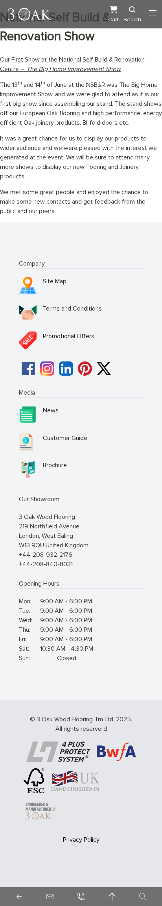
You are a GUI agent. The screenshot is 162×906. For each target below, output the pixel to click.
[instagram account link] (47, 368)
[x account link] (103, 368)
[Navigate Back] (19, 896)
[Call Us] (81, 896)
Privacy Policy (81, 840)
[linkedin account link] (66, 368)
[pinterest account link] (84, 368)
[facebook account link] (28, 368)
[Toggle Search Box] (142, 896)
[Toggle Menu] (152, 13)
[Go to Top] (112, 896)
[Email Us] (49, 896)
